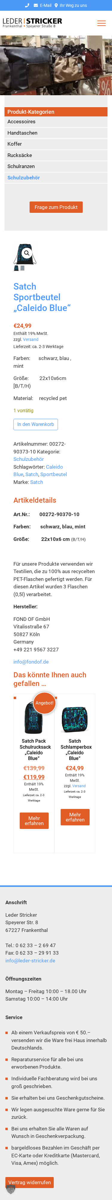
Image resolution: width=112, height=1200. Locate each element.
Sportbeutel (53, 474)
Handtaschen (22, 133)
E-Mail (45, 5)
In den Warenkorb (35, 424)
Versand (31, 339)
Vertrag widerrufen (29, 1182)
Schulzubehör (28, 459)
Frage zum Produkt (56, 207)
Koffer (14, 144)
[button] (27, 253)
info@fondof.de (31, 662)
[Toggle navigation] (102, 23)
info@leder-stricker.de (30, 961)
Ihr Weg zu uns (73, 5)
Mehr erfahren (34, 820)
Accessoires (21, 121)
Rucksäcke (19, 155)
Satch (31, 474)
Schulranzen (21, 166)
